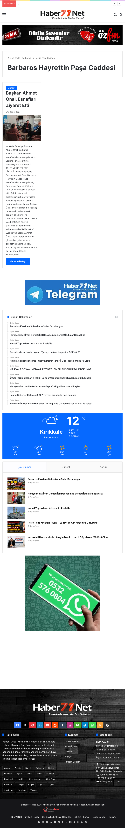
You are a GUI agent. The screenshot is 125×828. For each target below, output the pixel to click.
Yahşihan (22, 790)
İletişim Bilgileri (72, 761)
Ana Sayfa (14, 58)
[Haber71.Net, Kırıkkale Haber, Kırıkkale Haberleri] (62, 14)
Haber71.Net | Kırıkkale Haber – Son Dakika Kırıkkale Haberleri (40, 817)
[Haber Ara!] (121, 15)
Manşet (11, 88)
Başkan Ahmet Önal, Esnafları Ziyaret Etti (21, 99)
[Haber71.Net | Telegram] (62, 292)
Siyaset (41, 784)
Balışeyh (40, 768)
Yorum (103, 467)
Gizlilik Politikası (73, 741)
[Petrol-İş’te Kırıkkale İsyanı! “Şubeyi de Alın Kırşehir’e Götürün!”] (16, 527)
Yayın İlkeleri (71, 746)
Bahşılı (28, 768)
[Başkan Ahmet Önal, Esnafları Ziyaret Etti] (22, 128)
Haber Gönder (99, 817)
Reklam (69, 751)
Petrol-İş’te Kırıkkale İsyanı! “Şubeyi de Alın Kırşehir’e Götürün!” (63, 522)
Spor (52, 784)
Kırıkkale (8, 784)
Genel (29, 773)
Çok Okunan (25, 467)
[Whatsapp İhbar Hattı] (62, 593)
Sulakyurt (8, 790)
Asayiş (7, 768)
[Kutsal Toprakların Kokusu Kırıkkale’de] (16, 513)
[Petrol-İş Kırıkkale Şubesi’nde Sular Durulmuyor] (16, 484)
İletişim (112, 817)
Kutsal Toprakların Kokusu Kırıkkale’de (37, 3)
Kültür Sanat (50, 779)
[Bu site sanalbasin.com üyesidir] (51, 811)
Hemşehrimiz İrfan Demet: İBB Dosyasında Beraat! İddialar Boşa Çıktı (65, 493)
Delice (51, 768)
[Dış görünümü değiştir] (115, 15)
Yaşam (33, 790)
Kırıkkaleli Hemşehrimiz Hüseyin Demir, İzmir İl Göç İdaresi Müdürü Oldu (68, 537)
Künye (68, 756)
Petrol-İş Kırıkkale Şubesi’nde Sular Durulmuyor (54, 479)
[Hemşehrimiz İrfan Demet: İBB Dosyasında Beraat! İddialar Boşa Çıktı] (16, 498)
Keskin (21, 779)
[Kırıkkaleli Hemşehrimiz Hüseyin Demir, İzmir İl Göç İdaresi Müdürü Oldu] (16, 542)
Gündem (50, 773)
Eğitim (19, 773)
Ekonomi (8, 773)
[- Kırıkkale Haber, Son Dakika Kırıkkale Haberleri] (62, 34)
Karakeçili (8, 779)
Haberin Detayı (18, 261)
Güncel (66, 467)
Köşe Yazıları (34, 779)
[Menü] (4, 15)
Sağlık (31, 784)
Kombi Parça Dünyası (71, 811)
